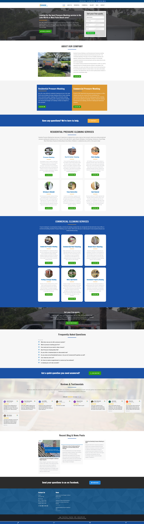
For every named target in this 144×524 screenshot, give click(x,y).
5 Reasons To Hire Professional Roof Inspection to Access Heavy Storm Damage (63, 502)
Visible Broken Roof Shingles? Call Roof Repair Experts (63, 496)
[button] (72, 342)
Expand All (40, 339)
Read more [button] (5, 410)
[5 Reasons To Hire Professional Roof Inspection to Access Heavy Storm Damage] (72, 442)
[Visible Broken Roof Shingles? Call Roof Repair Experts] (49, 448)
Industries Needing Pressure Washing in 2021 (63, 508)
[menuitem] (64, 5)
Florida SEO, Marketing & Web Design (80, 518)
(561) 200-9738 (91, 1)
